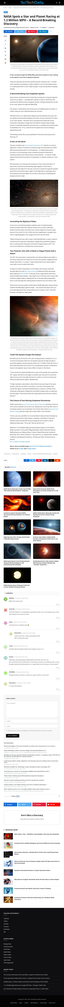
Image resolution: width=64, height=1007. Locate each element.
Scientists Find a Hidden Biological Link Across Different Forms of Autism (37, 843)
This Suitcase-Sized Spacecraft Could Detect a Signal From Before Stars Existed (26, 974)
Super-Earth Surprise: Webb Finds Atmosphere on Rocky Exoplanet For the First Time (45, 490)
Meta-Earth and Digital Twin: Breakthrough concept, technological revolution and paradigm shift (27, 767)
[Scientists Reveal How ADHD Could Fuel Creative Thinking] (8, 890)
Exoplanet (23, 453)
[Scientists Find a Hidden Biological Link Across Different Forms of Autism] (8, 845)
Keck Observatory (30, 271)
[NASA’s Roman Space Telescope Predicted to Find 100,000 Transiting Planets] (17, 575)
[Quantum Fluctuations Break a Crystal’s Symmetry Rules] (8, 872)
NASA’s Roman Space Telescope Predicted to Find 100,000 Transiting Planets (17, 586)
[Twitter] (5, 44)
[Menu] (5, 2)
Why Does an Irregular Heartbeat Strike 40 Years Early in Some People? (36, 879)
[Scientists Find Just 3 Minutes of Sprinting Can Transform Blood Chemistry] (8, 899)
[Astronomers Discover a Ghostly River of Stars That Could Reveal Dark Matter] (8, 854)
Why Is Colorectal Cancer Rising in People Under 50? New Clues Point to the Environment (37, 862)
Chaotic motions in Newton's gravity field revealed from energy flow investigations (23, 775)
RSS (5, 932)
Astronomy (7, 453)
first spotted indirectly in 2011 (34, 145)
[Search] (59, 3)
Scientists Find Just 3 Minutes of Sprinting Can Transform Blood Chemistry (34, 898)
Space (5, 12)
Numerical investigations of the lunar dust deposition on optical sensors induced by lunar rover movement (29, 746)
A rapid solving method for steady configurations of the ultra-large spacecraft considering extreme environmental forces (31, 761)
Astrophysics (15, 453)
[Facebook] (5, 40)
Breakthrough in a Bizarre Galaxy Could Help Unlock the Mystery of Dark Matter (26, 982)
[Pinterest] (5, 51)
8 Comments (44, 27)
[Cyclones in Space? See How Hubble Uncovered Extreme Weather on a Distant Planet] (17, 503)
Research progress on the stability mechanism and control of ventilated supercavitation (25, 784)
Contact (26, 1003)
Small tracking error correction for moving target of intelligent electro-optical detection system (26, 771)
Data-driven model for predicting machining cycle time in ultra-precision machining (23, 780)
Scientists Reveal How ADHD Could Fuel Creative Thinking (32, 888)
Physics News (7, 954)
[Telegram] (5, 55)
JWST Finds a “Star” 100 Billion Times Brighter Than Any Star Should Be (36, 834)
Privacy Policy (43, 1003)
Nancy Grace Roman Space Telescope (33, 404)
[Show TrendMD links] (59, 796)
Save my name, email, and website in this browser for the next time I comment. (30, 730)
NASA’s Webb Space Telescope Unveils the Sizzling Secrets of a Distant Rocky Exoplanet (46, 514)
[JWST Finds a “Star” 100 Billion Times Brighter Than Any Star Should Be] (8, 836)
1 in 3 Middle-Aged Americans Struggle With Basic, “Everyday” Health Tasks (25, 985)
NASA (29, 453)
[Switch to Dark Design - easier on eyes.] (57, 2)
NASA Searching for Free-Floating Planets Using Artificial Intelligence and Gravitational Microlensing (17, 562)
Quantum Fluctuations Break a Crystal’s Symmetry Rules (32, 870)
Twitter (6, 921)
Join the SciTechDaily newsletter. (41, 446)
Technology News (8, 962)
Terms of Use (52, 1003)
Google (21, 449)
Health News (7, 952)
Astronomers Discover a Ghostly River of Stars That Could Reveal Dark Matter (36, 853)
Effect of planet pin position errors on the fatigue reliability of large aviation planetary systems (26, 789)
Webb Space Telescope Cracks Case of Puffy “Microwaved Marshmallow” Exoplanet (17, 489)
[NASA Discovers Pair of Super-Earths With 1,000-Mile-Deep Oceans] (17, 527)
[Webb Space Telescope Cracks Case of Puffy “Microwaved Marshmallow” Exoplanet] (17, 479)
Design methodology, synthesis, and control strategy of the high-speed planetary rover (25, 750)
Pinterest (6, 926)
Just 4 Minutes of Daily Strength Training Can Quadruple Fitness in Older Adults (26, 989)
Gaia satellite (24, 274)
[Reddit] (5, 62)
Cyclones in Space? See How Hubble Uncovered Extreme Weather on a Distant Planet (17, 514)
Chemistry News (8, 946)
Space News (7, 960)
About (20, 1003)
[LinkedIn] (5, 48)
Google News (31, 449)
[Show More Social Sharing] (50, 31)
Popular (55, 453)
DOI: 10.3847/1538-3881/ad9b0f (20, 442)
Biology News (7, 944)
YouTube (6, 924)
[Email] (5, 59)
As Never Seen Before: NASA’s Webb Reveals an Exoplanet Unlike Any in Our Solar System (45, 538)
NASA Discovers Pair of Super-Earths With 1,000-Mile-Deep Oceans (17, 538)
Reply (58, 604)
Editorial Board (34, 1003)
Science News (7, 957)
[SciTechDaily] (32, 2)
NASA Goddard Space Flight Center (42, 453)
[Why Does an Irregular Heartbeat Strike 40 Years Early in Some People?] (8, 881)
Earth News (7, 949)
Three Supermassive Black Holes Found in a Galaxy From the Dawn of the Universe (27, 978)
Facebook (6, 918)
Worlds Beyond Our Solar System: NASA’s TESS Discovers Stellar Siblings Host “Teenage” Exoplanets (45, 562)
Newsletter (7, 929)
